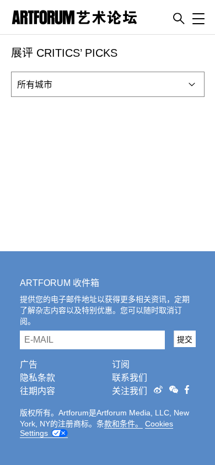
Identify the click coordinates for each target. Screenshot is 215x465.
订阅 (121, 364)
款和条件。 (123, 423)
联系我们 (129, 377)
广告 (28, 364)
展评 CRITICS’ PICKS (64, 53)
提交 (184, 339)
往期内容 (37, 391)
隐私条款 (37, 377)
